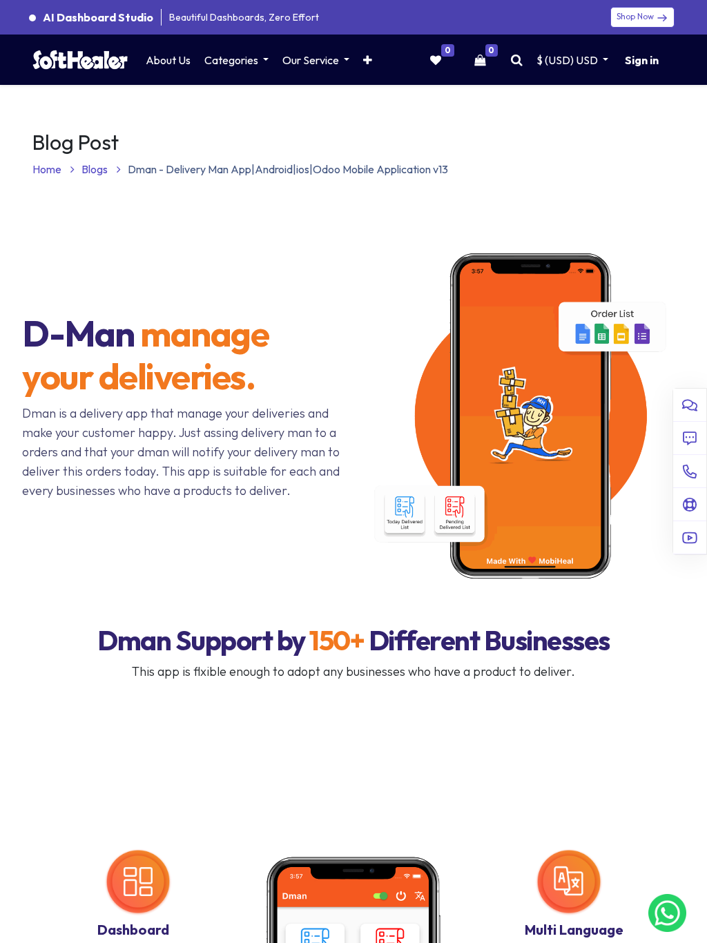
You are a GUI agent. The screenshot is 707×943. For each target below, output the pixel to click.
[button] (367, 60)
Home (48, 169)
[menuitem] (168, 60)
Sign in (642, 60)
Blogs (95, 169)
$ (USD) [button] (567, 60)
